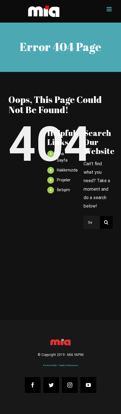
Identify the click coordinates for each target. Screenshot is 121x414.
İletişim (63, 190)
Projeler (64, 180)
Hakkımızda (67, 170)
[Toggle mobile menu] (110, 9)
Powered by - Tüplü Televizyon (60, 365)
